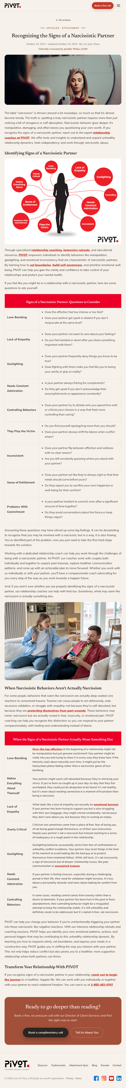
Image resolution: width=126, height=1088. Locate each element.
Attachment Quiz (78, 1065)
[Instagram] (103, 1078)
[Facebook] (96, 1078)
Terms (78, 1078)
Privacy (70, 1078)
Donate (105, 1065)
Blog (94, 1065)
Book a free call (102, 5)
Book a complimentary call (45, 1032)
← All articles (63, 20)
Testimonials (58, 1065)
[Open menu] (118, 5)
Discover (43, 1065)
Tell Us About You (86, 1032)
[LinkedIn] (118, 1078)
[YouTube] (111, 1078)
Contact (117, 1065)
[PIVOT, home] (13, 5)
